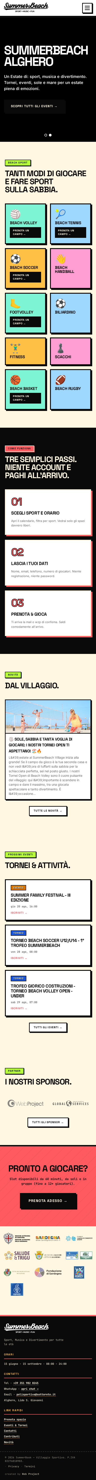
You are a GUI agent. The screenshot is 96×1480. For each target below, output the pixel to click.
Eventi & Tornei (15, 1425)
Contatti (10, 1431)
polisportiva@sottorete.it (36, 1394)
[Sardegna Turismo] (48, 1238)
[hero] (45, 135)
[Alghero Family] (79, 1272)
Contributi (12, 1436)
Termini (29, 1466)
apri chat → (29, 1389)
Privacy (13, 1466)
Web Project (30, 1474)
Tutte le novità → (48, 810)
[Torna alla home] (26, 8)
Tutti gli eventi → (48, 1027)
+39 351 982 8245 (25, 1383)
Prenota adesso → (48, 1200)
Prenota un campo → (21, 232)
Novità (8, 1442)
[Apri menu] (87, 8)
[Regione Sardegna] (17, 1238)
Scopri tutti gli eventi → (34, 106)
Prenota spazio (15, 1419)
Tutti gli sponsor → (48, 1122)
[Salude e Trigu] (17, 1255)
